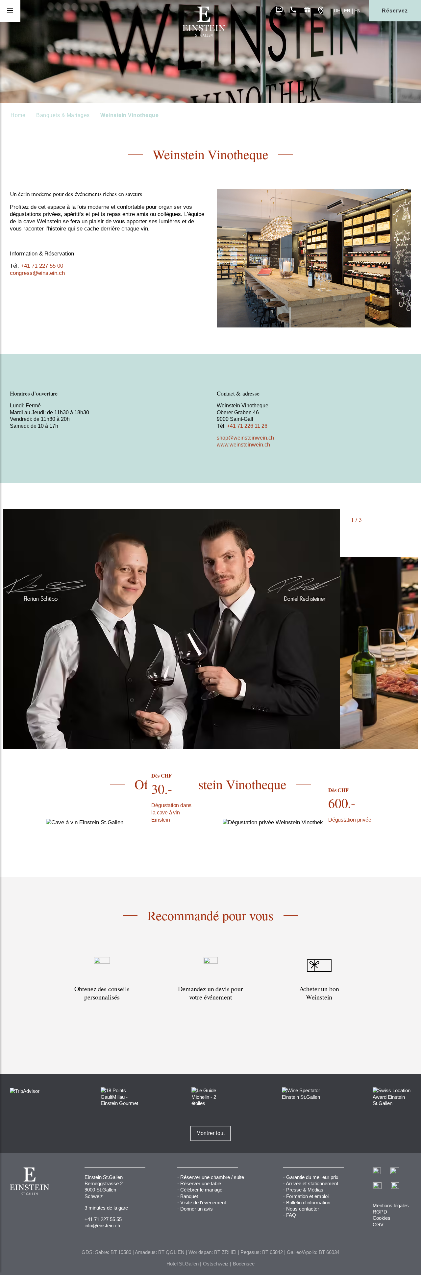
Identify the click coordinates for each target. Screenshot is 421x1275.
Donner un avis (196, 1209)
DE (337, 10)
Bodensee (244, 1263)
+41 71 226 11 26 (247, 426)
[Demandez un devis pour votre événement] (210, 992)
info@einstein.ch (102, 1225)
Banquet (189, 1196)
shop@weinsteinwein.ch (245, 438)
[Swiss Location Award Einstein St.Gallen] (392, 1096)
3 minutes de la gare (106, 1208)
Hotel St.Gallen (182, 1263)
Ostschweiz (216, 1263)
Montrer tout (210, 1133)
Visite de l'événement (203, 1202)
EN (357, 10)
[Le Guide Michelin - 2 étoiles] (210, 1096)
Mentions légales (391, 1205)
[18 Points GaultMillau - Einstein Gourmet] (120, 1096)
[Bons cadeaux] (307, 10)
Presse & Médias (304, 1189)
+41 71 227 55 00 (41, 266)
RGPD (380, 1212)
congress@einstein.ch (37, 273)
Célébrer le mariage (201, 1189)
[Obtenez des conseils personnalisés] (102, 992)
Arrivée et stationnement (312, 1183)
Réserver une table (200, 1183)
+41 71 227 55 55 (103, 1219)
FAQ (291, 1215)
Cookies (381, 1218)
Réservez (395, 10)
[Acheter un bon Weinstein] (319, 992)
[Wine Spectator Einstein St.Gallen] (301, 1093)
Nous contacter (302, 1209)
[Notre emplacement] (320, 10)
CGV (378, 1224)
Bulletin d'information (308, 1202)
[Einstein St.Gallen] (204, 35)
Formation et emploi (307, 1196)
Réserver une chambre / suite (212, 1177)
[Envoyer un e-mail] (279, 10)
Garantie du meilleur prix (312, 1177)
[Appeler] (293, 10)
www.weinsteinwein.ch (243, 444)
